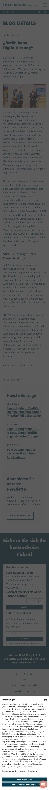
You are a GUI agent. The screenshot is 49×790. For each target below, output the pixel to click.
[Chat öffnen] (43, 784)
